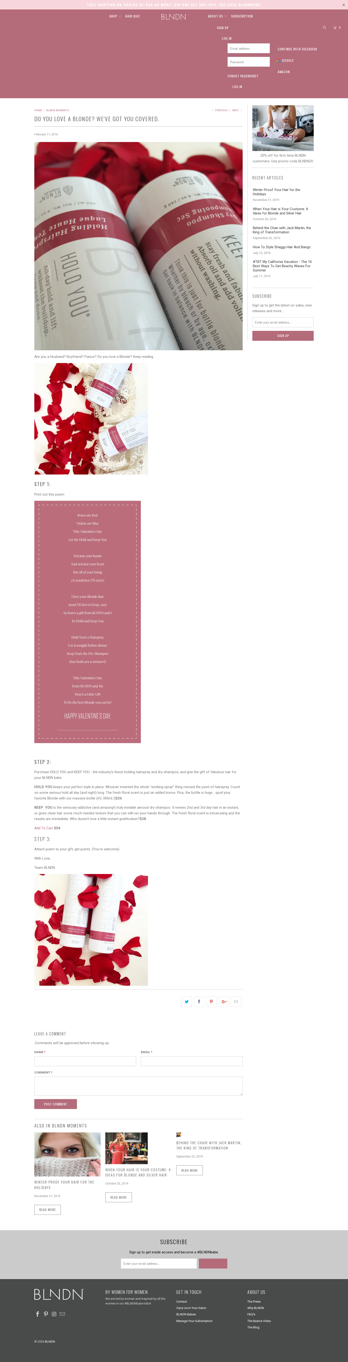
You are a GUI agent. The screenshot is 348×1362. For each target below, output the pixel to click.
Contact (181, 1301)
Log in (227, 38)
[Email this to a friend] (236, 1002)
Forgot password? (243, 75)
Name (39, 1052)
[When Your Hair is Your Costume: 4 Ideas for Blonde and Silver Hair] (126, 1163)
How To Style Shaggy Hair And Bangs (282, 247)
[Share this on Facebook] (199, 1002)
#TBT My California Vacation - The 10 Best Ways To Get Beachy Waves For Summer (282, 266)
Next (236, 110)
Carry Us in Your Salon (191, 1308)
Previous (221, 110)
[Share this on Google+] (224, 1002)
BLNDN (50, 1341)
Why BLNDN (255, 1308)
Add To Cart (43, 828)
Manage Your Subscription (194, 1321)
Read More (47, 1209)
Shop (113, 15)
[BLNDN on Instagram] (54, 1314)
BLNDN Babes (186, 1314)
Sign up (223, 27)
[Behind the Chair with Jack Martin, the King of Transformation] (178, 1136)
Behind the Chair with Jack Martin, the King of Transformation (209, 1145)
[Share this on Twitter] (187, 1002)
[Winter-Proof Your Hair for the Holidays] (67, 1175)
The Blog (253, 1327)
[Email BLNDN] (62, 1314)
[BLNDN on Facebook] (37, 1314)
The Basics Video (259, 1321)
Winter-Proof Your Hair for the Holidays (276, 192)
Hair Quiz (132, 15)
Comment (43, 1072)
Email (146, 1052)
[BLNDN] (174, 16)
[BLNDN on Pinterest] (46, 1314)
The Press (254, 1301)
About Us (216, 15)
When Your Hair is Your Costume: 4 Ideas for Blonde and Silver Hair (138, 1172)
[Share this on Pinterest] (211, 1002)
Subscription (242, 15)
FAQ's (251, 1314)
